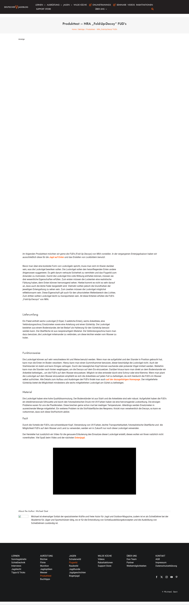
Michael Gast (42, 511)
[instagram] (166, 577)
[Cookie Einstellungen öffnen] (6, 601)
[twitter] (161, 577)
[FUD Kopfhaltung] (144, 268)
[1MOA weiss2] (164, 4)
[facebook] (157, 577)
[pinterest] (176, 577)
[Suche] (152, 9)
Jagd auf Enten (56, 257)
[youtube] (171, 577)
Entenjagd (80, 437)
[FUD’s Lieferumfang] (144, 310)
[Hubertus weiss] (181, 4)
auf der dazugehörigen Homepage (123, 379)
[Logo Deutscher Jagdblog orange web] (16, 6)
